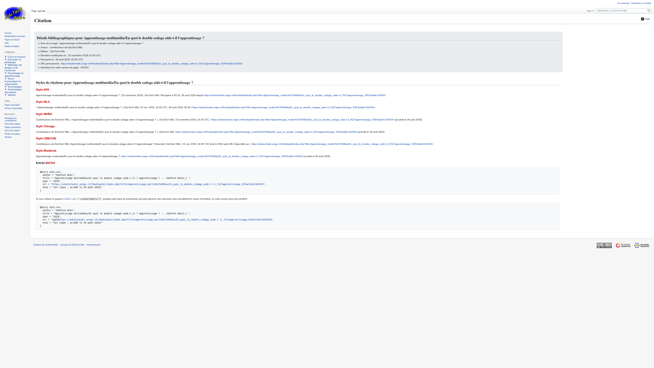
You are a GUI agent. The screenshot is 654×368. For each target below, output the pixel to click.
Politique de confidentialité (45, 245)
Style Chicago (45, 126)
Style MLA (43, 101)
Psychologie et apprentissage (14, 74)
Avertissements (93, 245)
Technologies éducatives (13, 91)
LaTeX (66, 198)
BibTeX (50, 163)
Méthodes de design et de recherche (13, 68)
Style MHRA (44, 114)
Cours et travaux (17, 56)
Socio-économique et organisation (13, 81)
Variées (12, 95)
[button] (590, 10)
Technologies (15, 86)
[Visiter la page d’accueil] (15, 13)
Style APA (42, 89)
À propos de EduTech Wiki (72, 245)
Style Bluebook (46, 150)
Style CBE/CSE (46, 138)
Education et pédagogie (13, 61)
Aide (647, 19)
